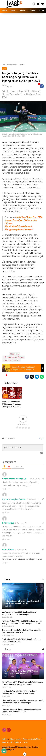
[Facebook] (27, 377)
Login (41, 438)
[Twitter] (32, 377)
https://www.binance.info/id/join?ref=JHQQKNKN (22, 559)
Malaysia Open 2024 (12, 360)
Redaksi (4, 85)
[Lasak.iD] (14, 4)
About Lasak (15, 739)
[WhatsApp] (42, 377)
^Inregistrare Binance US (14, 479)
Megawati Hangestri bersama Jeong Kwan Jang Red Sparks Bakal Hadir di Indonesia (22, 710)
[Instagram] (4, 730)
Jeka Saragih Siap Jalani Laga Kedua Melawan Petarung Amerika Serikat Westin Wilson (19, 692)
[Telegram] (37, 377)
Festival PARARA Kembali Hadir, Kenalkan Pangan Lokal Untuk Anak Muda (21, 640)
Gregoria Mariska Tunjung (14, 357)
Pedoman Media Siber (31, 739)
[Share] (42, 86)
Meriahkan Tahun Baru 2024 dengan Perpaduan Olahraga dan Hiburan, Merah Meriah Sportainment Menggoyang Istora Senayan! (11, 404)
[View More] (43, 578)
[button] (33, 3)
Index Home (8, 549)
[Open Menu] (38, 3)
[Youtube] (9, 730)
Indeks (4, 739)
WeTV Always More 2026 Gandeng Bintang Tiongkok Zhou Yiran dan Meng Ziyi (19, 613)
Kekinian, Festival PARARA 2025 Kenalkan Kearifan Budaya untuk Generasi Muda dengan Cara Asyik (22, 622)
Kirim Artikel (7, 742)
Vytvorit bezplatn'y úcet (14, 499)
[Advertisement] (23, 40)
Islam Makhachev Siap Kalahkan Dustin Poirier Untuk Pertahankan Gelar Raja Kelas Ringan (22, 701)
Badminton (15, 354)
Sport (4, 69)
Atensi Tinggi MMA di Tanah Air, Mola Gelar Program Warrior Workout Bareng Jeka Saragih (22, 683)
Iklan (25, 742)
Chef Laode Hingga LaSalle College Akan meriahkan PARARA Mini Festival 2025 (22, 631)
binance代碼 (8, 523)
